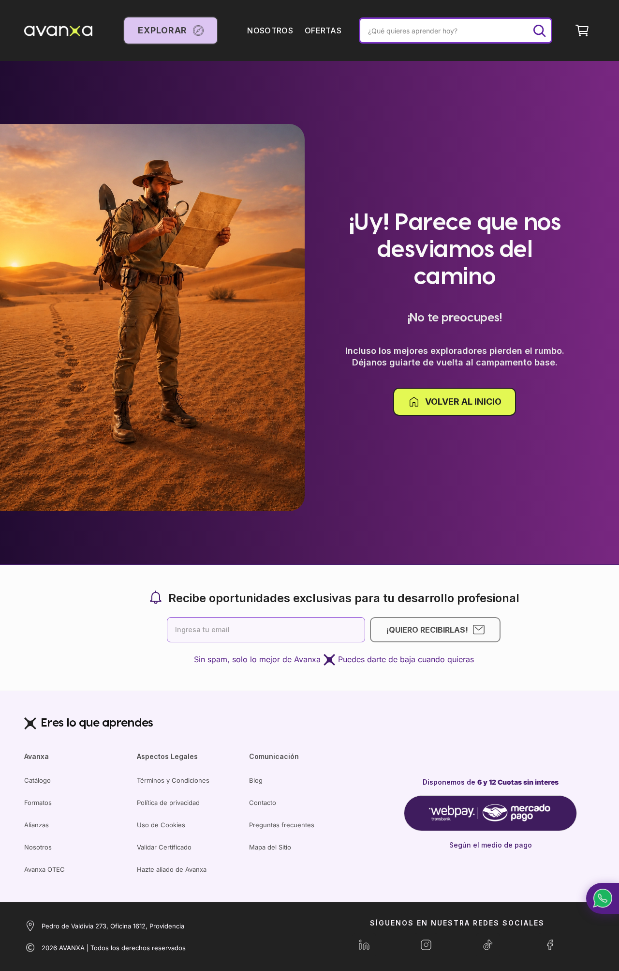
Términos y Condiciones (173, 780)
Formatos (38, 802)
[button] (602, 898)
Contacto (262, 802)
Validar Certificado (164, 847)
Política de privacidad (168, 802)
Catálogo (37, 780)
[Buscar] (539, 30)
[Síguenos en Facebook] (549, 944)
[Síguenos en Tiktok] (488, 944)
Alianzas (36, 825)
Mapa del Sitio (270, 847)
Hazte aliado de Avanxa (171, 869)
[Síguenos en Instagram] (426, 944)
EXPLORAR (162, 30)
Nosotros (38, 847)
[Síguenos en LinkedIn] (364, 944)
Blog (256, 780)
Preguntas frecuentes (281, 825)
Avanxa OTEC (44, 869)
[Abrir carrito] (582, 30)
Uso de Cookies (161, 825)
